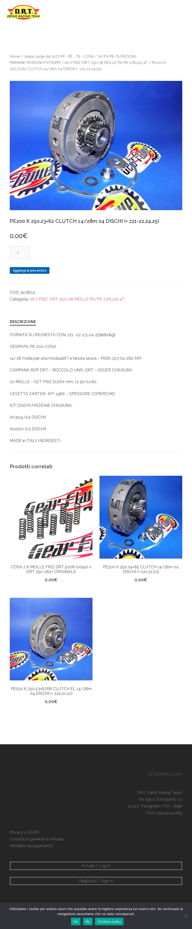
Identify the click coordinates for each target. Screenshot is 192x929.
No (88, 922)
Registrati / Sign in (96, 881)
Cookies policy (109, 922)
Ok (76, 922)
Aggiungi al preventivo (29, 270)
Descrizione (23, 322)
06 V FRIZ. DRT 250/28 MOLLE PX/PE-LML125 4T (106, 62)
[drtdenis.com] (23, 12)
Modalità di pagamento (31, 845)
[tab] (23, 321)
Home (15, 56)
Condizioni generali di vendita (37, 839)
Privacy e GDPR (24, 832)
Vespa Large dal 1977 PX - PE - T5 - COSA (59, 56)
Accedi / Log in (96, 865)
